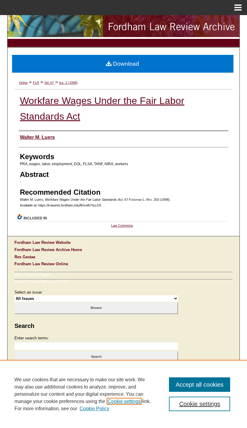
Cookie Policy (94, 408)
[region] (123, 394)
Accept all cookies (200, 384)
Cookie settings (124, 401)
